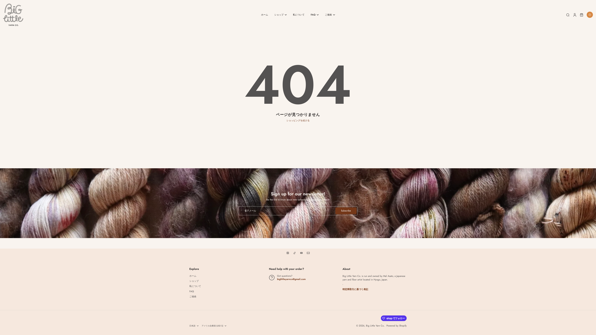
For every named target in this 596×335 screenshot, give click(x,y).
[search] (567, 15)
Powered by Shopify (396, 325)
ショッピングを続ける (298, 120)
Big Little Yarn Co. (375, 325)
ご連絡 (192, 296)
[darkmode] (590, 15)
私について (195, 286)
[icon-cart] (581, 15)
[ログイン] (574, 15)
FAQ (191, 291)
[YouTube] (301, 253)
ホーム (192, 276)
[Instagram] (287, 253)
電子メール (250, 210)
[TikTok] (294, 253)
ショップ (194, 281)
